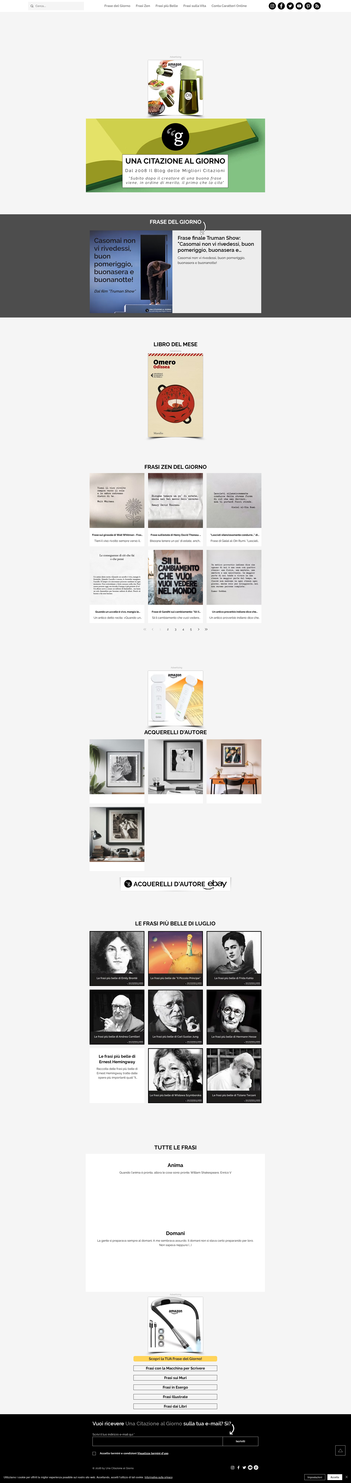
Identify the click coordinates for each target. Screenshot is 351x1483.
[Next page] (198, 629)
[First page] (144, 629)
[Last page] (206, 629)
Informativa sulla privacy (159, 1477)
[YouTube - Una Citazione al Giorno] (299, 6)
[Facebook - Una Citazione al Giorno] (281, 6)
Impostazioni (314, 1477)
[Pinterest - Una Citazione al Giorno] (308, 6)
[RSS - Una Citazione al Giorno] (317, 6)
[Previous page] (152, 629)
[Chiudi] (346, 1477)
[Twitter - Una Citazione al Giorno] (290, 6)
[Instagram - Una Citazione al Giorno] (272, 6)
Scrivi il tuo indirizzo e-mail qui (113, 1434)
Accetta (335, 1477)
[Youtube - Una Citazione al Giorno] (250, 1467)
